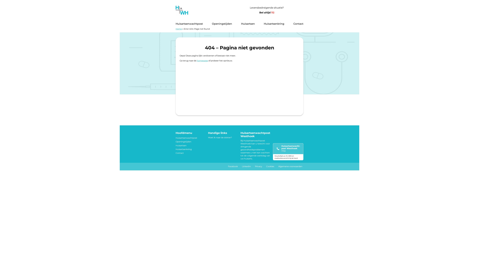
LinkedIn (246, 166)
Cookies (270, 166)
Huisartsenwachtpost (189, 23)
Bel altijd (266, 12)
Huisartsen (248, 23)
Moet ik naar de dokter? (220, 137)
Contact (298, 23)
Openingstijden (222, 23)
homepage (202, 61)
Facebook (233, 166)
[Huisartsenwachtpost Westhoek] (203, 10)
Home (179, 29)
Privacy (258, 166)
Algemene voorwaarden (290, 166)
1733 (283, 151)
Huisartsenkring (274, 23)
